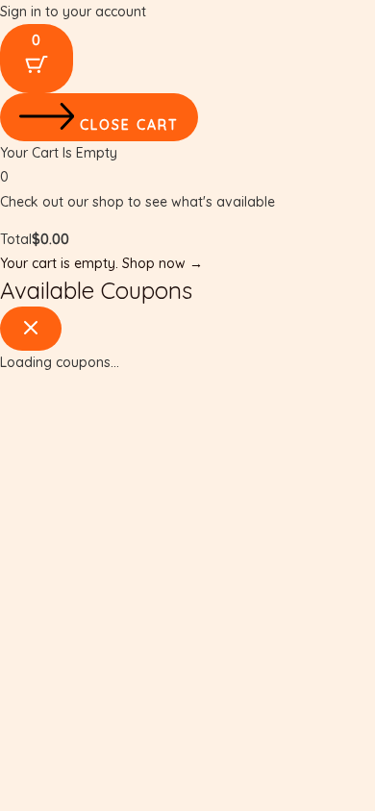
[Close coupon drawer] (31, 329)
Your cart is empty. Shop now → (101, 263)
